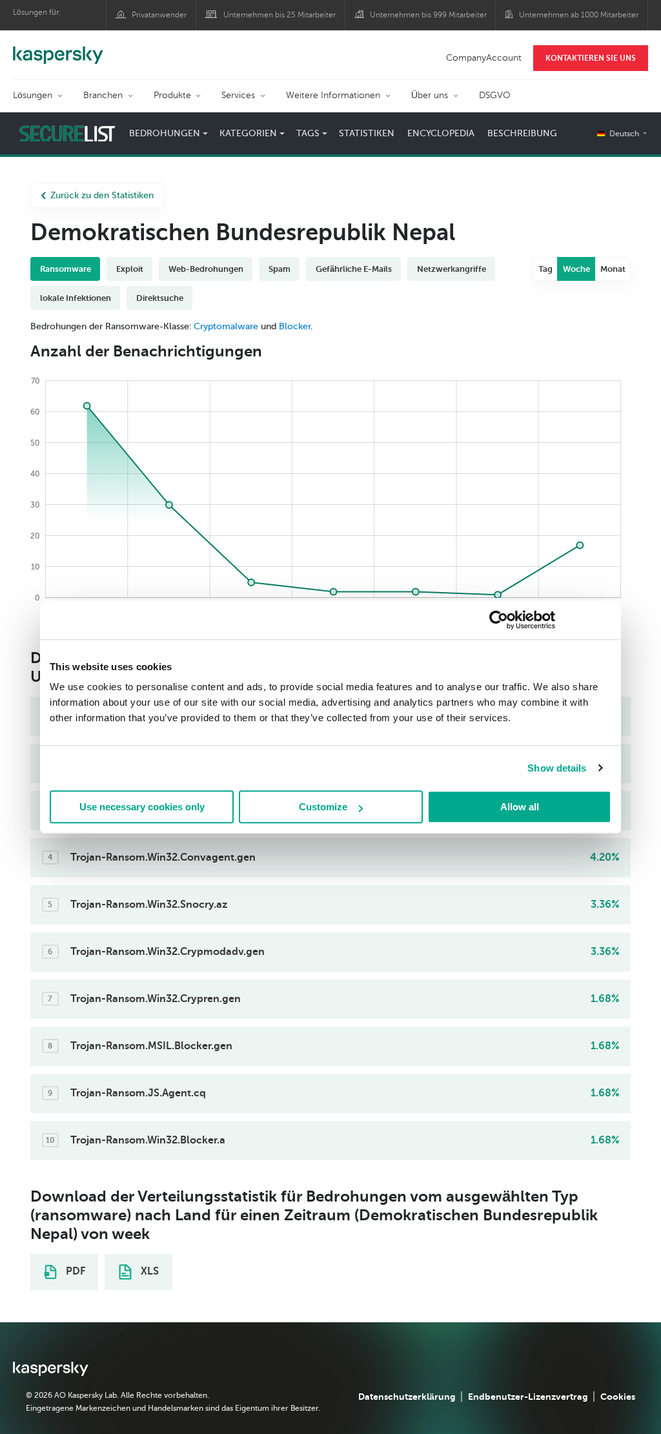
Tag (545, 269)
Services (238, 95)
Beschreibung (522, 133)
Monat (612, 269)
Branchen (103, 95)
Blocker (294, 326)
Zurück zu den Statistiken (102, 195)
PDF (74, 1271)
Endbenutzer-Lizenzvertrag (527, 1396)
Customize (323, 806)
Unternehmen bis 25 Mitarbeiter (279, 14)
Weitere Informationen (333, 95)
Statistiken (366, 133)
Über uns (429, 95)
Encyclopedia (440, 133)
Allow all (519, 806)
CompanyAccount (484, 58)
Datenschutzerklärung (406, 1396)
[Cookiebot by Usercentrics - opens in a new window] (498, 620)
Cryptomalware (226, 326)
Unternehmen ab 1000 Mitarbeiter (578, 14)
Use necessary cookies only (142, 806)
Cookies (617, 1396)
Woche (576, 269)
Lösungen (32, 95)
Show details (556, 768)
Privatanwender (159, 14)
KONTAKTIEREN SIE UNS (590, 58)
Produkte (172, 95)
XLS (148, 1271)
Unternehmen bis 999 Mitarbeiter (428, 14)
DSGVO (495, 95)
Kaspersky (58, 48)
